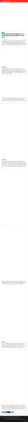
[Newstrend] (5, 1)
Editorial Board (18, 418)
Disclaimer (6, 418)
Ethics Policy (12, 419)
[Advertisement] (14, 8)
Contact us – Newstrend (14, 418)
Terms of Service (21, 419)
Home (3, 418)
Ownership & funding (8, 419)
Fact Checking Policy (23, 418)
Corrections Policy (16, 419)
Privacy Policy (8, 418)
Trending (3, 32)
